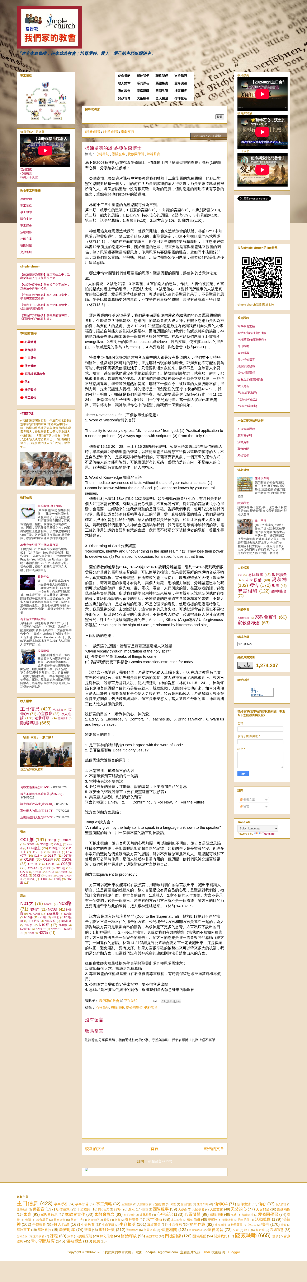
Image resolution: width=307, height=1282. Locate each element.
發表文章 (248, 799)
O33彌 (37, 875)
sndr (207, 1252)
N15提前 (50, 921)
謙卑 (70, 1236)
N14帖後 (33, 921)
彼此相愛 (145, 1214)
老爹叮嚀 (41, 718)
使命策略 (124, 75)
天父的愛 (262, 1209)
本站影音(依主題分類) (251, 333)
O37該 (31, 879)
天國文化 (216, 1209)
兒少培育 (124, 98)
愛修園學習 (136, 154)
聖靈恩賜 (150, 1230)
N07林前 (34, 913)
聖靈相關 (247, 591)
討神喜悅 (22, 1236)
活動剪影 (243, 442)
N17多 (29, 925)
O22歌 (50, 864)
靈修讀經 (180, 83)
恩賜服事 (119, 154)
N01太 (26, 903)
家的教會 (124, 90)
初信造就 (62, 1209)
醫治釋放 (129, 1236)
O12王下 (37, 852)
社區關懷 (180, 90)
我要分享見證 (29, 177)
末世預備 (253, 580)
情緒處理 (247, 1214)
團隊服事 (161, 1209)
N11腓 (43, 917)
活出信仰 (244, 1219)
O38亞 (44, 879)
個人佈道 (281, 1204)
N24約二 (55, 929)
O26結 (60, 868)
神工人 (252, 1224)
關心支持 (26, 218)
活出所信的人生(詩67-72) (36, 817)
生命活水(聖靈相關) (250, 379)
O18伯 (29, 859)
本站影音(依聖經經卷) (251, 339)
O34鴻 (49, 875)
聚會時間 (243, 448)
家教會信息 (243, 618)
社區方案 (26, 239)
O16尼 (52, 855)
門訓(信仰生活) (247, 399)
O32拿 (24, 875)
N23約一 (41, 929)
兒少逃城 (26, 252)
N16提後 (66, 921)
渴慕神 (279, 579)
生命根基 (127, 1224)
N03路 (65, 903)
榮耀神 (212, 1219)
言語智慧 (277, 1230)
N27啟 (43, 933)
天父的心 (239, 1209)
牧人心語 (61, 1224)
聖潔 (275, 586)
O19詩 (48, 859)
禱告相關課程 (246, 372)
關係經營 (199, 1236)
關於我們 (143, 75)
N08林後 (52, 913)
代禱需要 (26, 173)
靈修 (275, 1236)
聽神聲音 (153, 154)
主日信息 (30, 708)
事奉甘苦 (82, 1204)
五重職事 (127, 1204)
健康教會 (22, 1209)
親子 (247, 1230)
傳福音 (38, 1209)
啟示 (239, 575)
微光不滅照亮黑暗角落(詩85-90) (41, 794)
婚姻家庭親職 (246, 366)
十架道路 (83, 1209)
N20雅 (63, 925)
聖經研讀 (107, 1229)
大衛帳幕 (143, 98)
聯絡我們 (162, 75)
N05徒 (53, 909)
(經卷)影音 (92, 131)
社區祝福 (175, 1224)
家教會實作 (266, 617)
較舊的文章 (214, 1148)
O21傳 (33, 864)
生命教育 (88, 1224)
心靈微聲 (30, 342)
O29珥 (50, 872)
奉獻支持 (127, 131)
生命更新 (108, 1224)
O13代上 (56, 852)
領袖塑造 (74, 1241)
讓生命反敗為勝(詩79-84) (36, 804)
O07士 (58, 844)
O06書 (44, 844)
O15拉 (38, 855)
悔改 (234, 1214)
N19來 (44, 925)
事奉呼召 (61, 1204)
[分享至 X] (171, 1001)
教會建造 (59, 1219)
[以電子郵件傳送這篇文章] (163, 1001)
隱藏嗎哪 (29, 722)
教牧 (106, 1219)
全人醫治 (162, 98)
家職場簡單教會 (35, 373)
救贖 (28, 1219)
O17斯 (68, 855)
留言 (245, 806)
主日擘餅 (30, 358)
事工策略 (26, 205)
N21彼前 (25, 929)
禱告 (254, 585)
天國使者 (198, 1209)
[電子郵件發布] (155, 1001)
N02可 (48, 904)
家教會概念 (248, 622)
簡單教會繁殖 (246, 326)
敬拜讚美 (30, 350)
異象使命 (26, 199)
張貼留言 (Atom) (160, 1161)
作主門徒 (27, 413)
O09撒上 (34, 848)
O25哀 (47, 868)
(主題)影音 (110, 131)
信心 (27, 381)
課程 (54, 1236)
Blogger (234, 1252)
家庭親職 (143, 90)
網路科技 (44, 1230)
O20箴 (67, 859)
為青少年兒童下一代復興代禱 (39, 544)
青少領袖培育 (246, 359)
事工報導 (26, 212)
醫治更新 (243, 386)
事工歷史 (26, 225)
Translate (268, 833)
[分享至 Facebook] (175, 1001)
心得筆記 (103, 154)
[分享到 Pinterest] (179, 1001)
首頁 (155, 1148)
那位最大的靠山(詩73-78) (36, 810)
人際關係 (142, 1204)
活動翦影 (26, 232)
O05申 (31, 844)
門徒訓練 (173, 1236)
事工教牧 (30, 397)
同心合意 (103, 1209)
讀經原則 (85, 1236)
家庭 (27, 1214)
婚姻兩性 (283, 1209)
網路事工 (23, 1230)
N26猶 (31, 933)
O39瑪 (56, 879)
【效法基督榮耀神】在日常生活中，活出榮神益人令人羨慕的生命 (45, 276)
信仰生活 (180, 98)
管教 (283, 1224)
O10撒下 (55, 848)
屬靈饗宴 (162, 83)
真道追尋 (154, 1224)
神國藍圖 (237, 1224)
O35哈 (59, 875)
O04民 (67, 840)
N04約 (34, 909)
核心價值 (193, 1219)
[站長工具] (262, 695)
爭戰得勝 (39, 1224)
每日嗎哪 (243, 346)
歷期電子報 (244, 435)
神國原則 (220, 1224)
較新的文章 (95, 1148)
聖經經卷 (132, 1230)
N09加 (68, 913)
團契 (145, 1209)
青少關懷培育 (43, 1241)
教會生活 (76, 1219)
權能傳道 (227, 1219)
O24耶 (32, 868)
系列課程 (143, 83)
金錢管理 (152, 1236)
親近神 (260, 1230)
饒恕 (96, 1241)
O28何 (37, 872)
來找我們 (243, 455)
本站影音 (176, 1219)
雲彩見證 (162, 90)
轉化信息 (106, 1236)
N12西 (55, 917)
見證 (236, 1230)
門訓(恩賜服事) (247, 406)
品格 (117, 1209)
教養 (117, 1219)
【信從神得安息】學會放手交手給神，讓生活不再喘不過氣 (45, 286)
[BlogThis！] (167, 1001)
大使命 (182, 1209)
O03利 (52, 840)
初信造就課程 (246, 429)
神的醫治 (30, 389)
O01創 (27, 839)
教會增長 (42, 1219)
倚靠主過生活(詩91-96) (35, 787)
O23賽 (66, 864)
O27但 (24, 872)
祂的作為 (197, 1224)
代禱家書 (58, 709)
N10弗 (28, 917)
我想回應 (26, 169)
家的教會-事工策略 (50, 506)
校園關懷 (26, 245)
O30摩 (63, 872)
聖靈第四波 (196, 1230)
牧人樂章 (124, 83)
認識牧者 (63, 718)
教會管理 (93, 1219)
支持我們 (180, 75)
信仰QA (221, 1204)
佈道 (173, 1204)
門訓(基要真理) (247, 392)
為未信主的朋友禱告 (33, 619)
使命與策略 (262, 478)
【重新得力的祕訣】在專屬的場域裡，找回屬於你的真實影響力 (45, 316)
